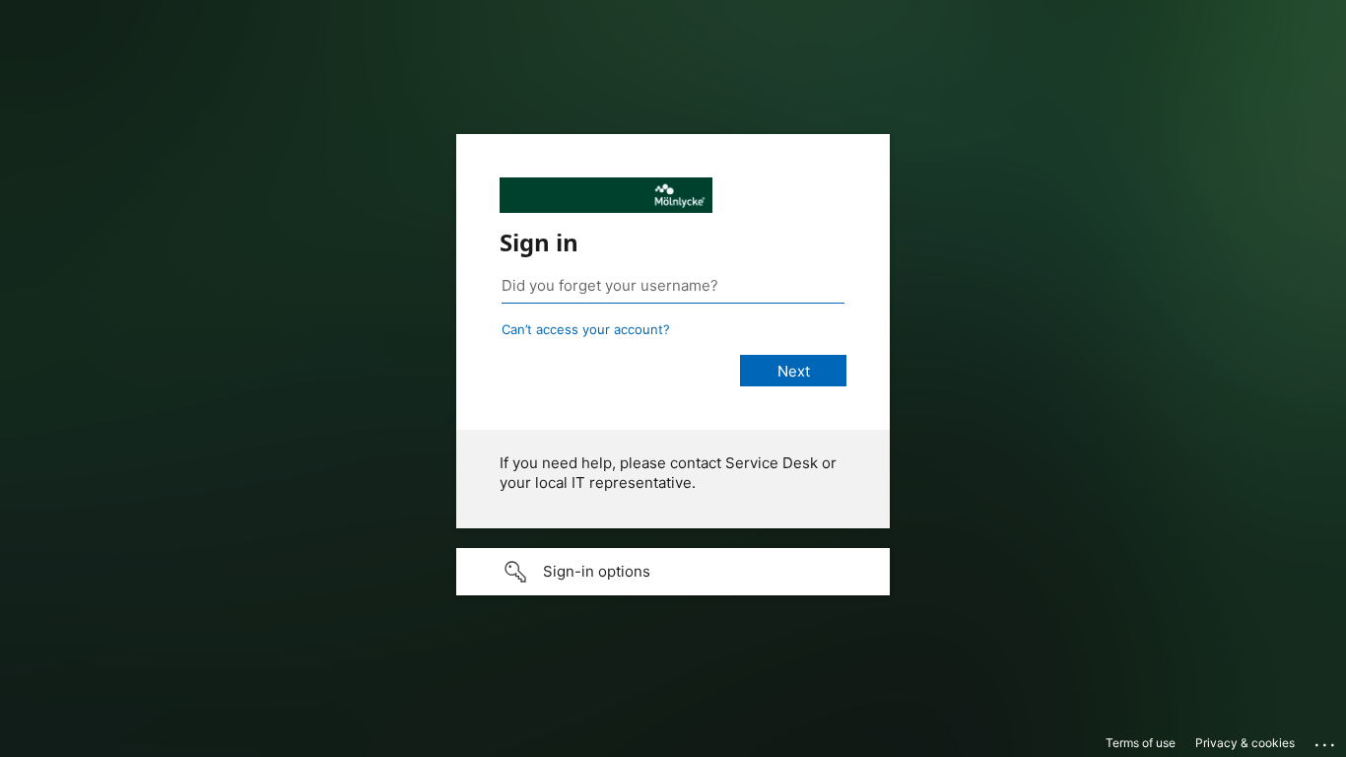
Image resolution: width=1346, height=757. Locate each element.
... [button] (1326, 740)
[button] (673, 571)
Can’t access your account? (586, 329)
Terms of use (1141, 742)
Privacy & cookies (1245, 742)
